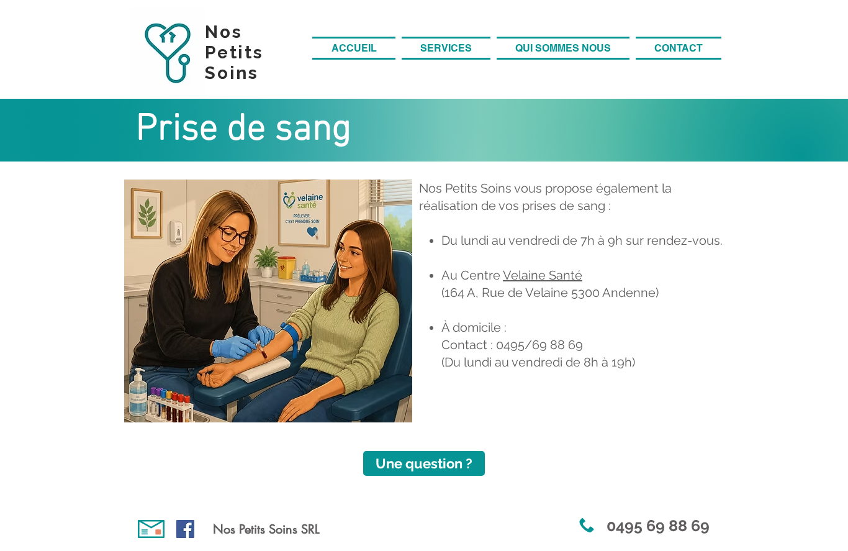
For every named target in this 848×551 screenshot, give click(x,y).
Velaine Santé (542, 275)
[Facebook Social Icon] (185, 529)
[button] (446, 48)
